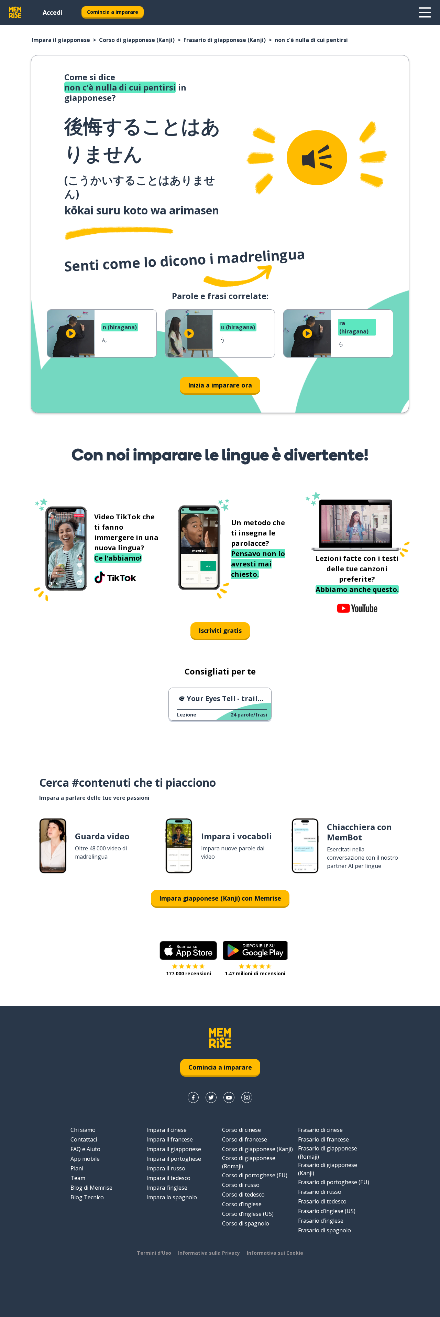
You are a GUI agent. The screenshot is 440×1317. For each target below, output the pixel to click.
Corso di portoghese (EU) (254, 1175)
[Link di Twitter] (211, 1097)
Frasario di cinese (320, 1130)
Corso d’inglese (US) (248, 1214)
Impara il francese (169, 1139)
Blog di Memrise (91, 1187)
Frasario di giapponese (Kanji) (225, 40)
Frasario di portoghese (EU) (333, 1182)
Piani (76, 1168)
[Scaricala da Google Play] (255, 950)
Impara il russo (165, 1168)
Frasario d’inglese (320, 1220)
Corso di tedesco (243, 1194)
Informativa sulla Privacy (209, 1253)
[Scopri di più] (425, 12)
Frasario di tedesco (322, 1201)
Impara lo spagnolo (171, 1197)
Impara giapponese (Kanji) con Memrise (220, 898)
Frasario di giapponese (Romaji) (327, 1152)
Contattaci (83, 1139)
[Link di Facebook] (193, 1097)
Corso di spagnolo (245, 1223)
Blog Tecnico (87, 1197)
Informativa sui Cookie (275, 1253)
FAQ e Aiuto (85, 1149)
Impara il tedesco (168, 1178)
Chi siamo (83, 1130)
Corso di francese (244, 1139)
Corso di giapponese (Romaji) (248, 1162)
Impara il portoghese (173, 1158)
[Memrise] (15, 12)
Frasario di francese (323, 1139)
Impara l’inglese (166, 1187)
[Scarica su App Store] (188, 950)
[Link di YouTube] (228, 1097)
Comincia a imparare (112, 12)
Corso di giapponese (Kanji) (137, 40)
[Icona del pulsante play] (71, 333)
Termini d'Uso (154, 1253)
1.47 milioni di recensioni (255, 973)
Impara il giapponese (61, 40)
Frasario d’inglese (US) (326, 1211)
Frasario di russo (319, 1192)
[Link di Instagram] (246, 1097)
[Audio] (317, 157)
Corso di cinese (241, 1130)
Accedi (52, 12)
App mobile (85, 1158)
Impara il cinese (166, 1130)
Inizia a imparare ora (220, 385)
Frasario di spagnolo (324, 1230)
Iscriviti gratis (220, 630)
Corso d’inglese (242, 1204)
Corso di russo (241, 1185)
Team (77, 1178)
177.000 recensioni (188, 973)
